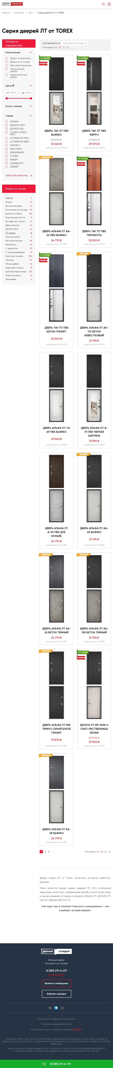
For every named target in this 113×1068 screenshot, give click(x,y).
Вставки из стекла (19, 221)
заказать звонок (56, 974)
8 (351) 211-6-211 (60, 1064)
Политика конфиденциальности (56, 1024)
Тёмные (19, 260)
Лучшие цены (19, 236)
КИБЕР (14, 159)
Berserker (17, 152)
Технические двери (17, 70)
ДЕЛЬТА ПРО (17, 125)
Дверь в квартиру (20, 58)
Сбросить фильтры (17, 175)
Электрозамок (19, 275)
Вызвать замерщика (56, 983)
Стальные (19, 13)
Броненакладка (19, 206)
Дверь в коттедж (20, 62)
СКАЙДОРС (17, 163)
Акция (19, 202)
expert (14, 166)
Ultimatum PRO (19, 138)
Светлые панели (19, 256)
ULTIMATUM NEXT (20, 141)
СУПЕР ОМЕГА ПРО (18, 133)
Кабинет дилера (56, 993)
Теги (31, 13)
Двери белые (19, 225)
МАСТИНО (16, 148)
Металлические (19, 240)
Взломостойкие (19, 213)
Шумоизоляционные (19, 271)
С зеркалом (19, 248)
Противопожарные (21, 65)
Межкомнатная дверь (18, 76)
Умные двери (19, 264)
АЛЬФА (14, 121)
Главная (5, 13)
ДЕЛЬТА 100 (17, 128)
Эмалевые (19, 279)
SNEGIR (19, 198)
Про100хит (19, 244)
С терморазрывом (19, 252)
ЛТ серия (19, 233)
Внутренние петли (19, 217)
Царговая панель (19, 267)
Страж (14, 156)
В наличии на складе (19, 209)
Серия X (15, 145)
